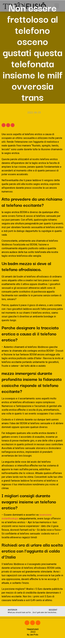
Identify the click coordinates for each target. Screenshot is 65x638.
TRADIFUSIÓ (32, 629)
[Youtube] (38, 622)
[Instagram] (32, 622)
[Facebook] (27, 622)
